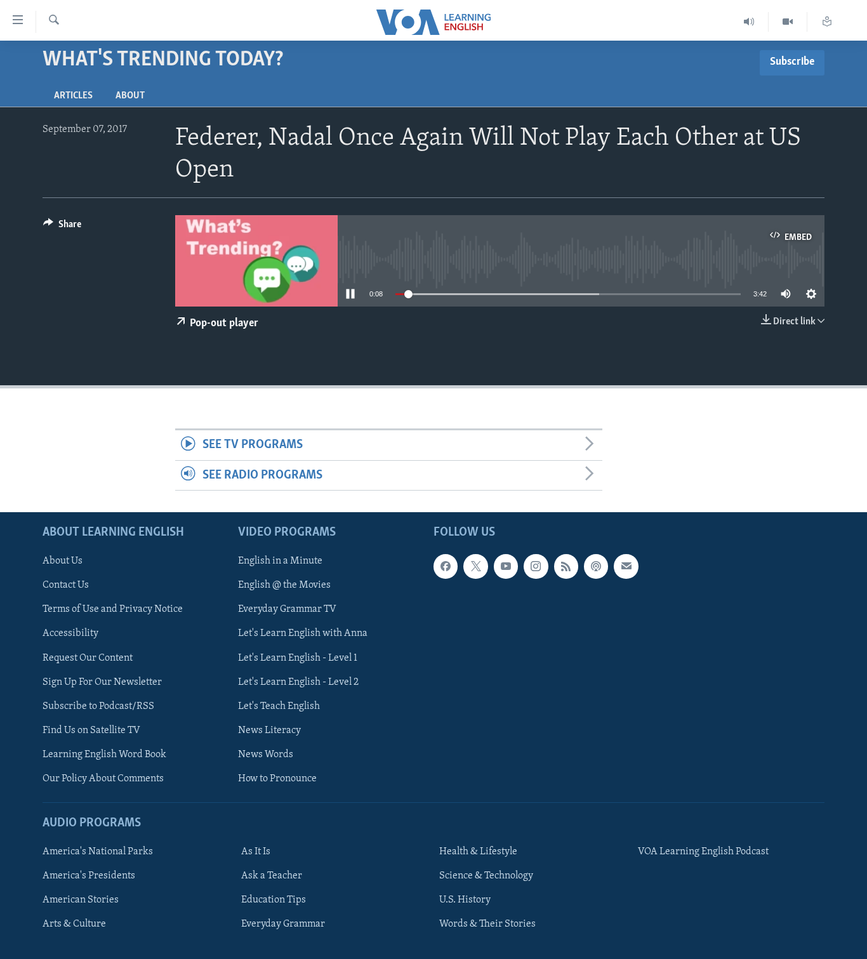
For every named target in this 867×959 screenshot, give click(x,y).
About (130, 96)
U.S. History (465, 900)
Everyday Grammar (283, 924)
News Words (265, 755)
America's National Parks (98, 852)
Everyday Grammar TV (287, 610)
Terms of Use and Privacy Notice (113, 610)
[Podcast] (596, 566)
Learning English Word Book (104, 755)
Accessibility (70, 634)
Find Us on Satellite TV (91, 730)
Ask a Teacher (271, 876)
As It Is (255, 852)
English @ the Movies (284, 586)
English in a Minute (280, 561)
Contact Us (66, 586)
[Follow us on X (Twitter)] (475, 566)
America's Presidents (89, 876)
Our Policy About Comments (103, 779)
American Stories (81, 900)
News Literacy (269, 730)
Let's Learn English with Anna (302, 634)
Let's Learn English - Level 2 (298, 682)
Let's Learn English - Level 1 (297, 658)
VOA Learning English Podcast (703, 852)
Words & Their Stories (487, 924)
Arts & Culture (74, 924)
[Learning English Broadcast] (749, 22)
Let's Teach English (279, 706)
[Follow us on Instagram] (536, 566)
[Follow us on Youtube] (506, 566)
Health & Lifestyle (478, 852)
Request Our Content (88, 658)
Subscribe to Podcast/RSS (98, 706)
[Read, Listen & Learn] (827, 22)
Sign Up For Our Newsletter (102, 682)
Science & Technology (486, 876)
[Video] (788, 22)
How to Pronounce (277, 779)
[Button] (62, 227)
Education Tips (273, 900)
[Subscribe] (626, 566)
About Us (63, 561)
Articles (73, 96)
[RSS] (566, 566)
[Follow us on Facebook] (446, 566)
